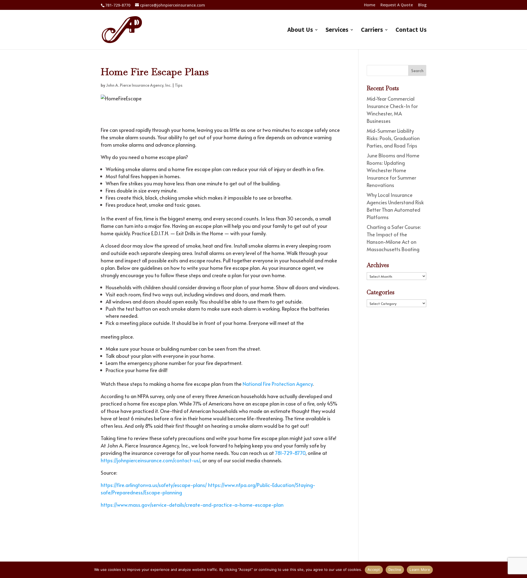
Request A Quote (396, 5)
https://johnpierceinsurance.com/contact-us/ (150, 460)
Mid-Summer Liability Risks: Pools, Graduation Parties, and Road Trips (393, 138)
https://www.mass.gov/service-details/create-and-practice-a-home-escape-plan (192, 504)
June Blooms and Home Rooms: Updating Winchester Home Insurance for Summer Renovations (393, 170)
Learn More (420, 569)
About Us (300, 30)
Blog (422, 5)
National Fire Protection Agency (278, 383)
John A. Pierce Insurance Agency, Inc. (138, 85)
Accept (374, 569)
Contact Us (411, 30)
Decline (395, 569)
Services (337, 30)
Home (369, 5)
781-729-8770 (117, 5)
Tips (179, 85)
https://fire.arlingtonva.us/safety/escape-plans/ (154, 484)
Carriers (372, 30)
